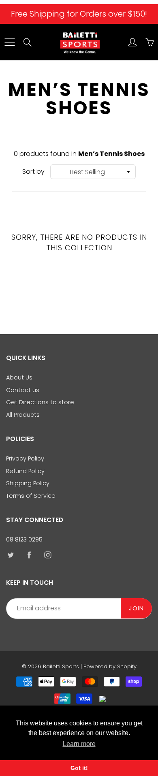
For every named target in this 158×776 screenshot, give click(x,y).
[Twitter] (10, 555)
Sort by (33, 171)
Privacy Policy (25, 458)
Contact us (22, 390)
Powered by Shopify (110, 666)
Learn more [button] (79, 743)
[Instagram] (48, 555)
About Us (19, 377)
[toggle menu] (9, 42)
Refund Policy (25, 471)
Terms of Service (31, 496)
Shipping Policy (27, 483)
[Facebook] (29, 555)
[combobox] (93, 171)
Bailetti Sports (61, 666)
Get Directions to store (40, 402)
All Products (23, 415)
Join (136, 608)
